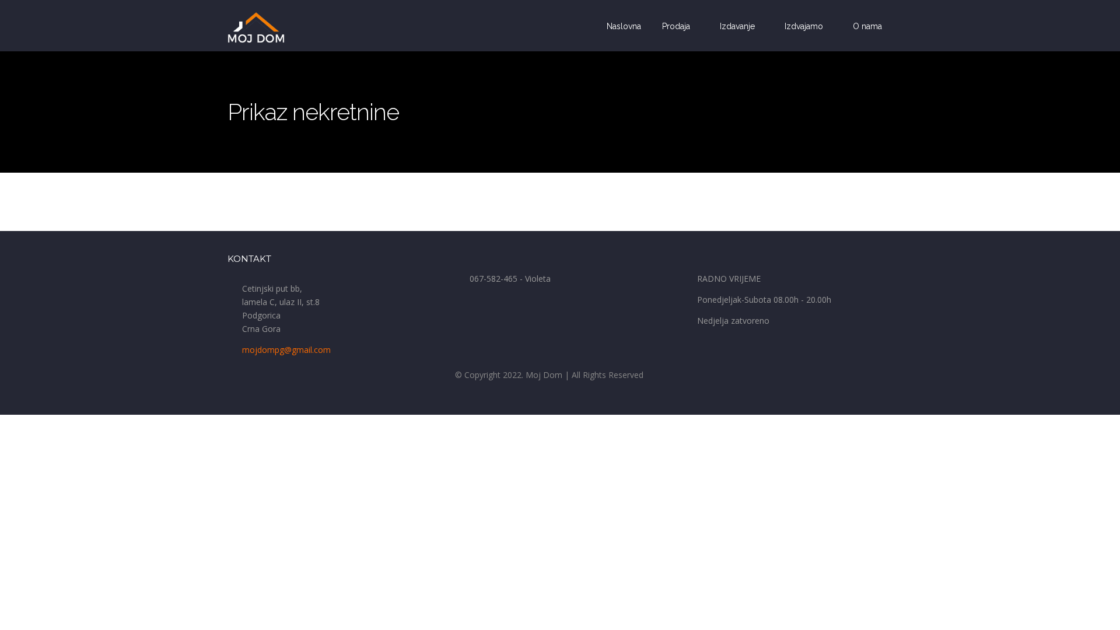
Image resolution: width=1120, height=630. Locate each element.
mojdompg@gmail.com (286, 349)
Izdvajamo (805, 26)
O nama (867, 26)
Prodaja (677, 26)
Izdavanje (738, 26)
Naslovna (624, 26)
